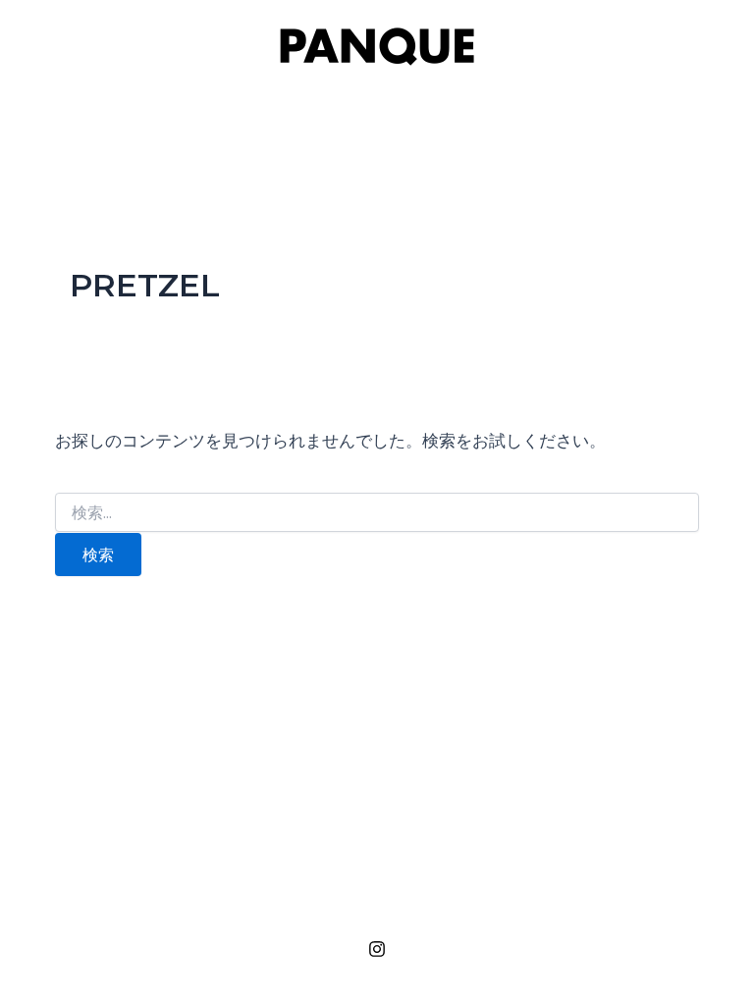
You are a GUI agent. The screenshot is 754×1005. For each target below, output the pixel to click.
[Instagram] (377, 949)
